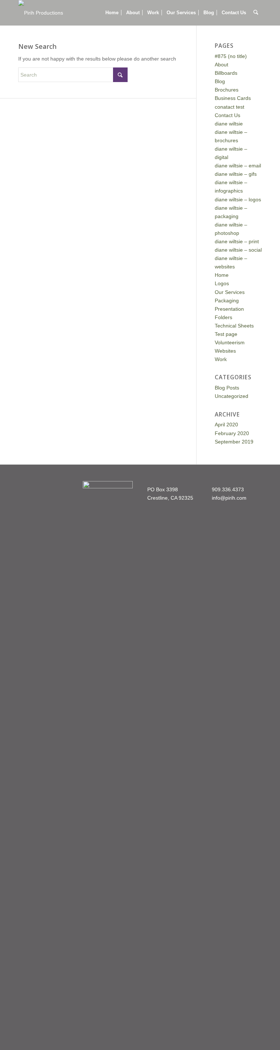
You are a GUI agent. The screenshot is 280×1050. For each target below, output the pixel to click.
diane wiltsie (229, 124)
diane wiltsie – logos (238, 199)
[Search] (256, 13)
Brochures (226, 90)
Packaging (227, 300)
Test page (226, 334)
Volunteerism (230, 342)
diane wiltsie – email (238, 165)
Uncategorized (231, 396)
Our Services (230, 292)
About (221, 64)
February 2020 (232, 433)
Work (221, 359)
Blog (220, 81)
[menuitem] (112, 13)
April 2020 (226, 424)
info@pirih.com (229, 498)
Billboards (226, 73)
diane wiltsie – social (238, 250)
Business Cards (233, 98)
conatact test (229, 107)
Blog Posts (227, 388)
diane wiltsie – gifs (236, 174)
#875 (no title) (231, 56)
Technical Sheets (234, 326)
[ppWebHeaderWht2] (40, 13)
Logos (222, 283)
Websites (225, 351)
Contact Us (227, 115)
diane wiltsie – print (237, 241)
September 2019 (234, 442)
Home (222, 275)
